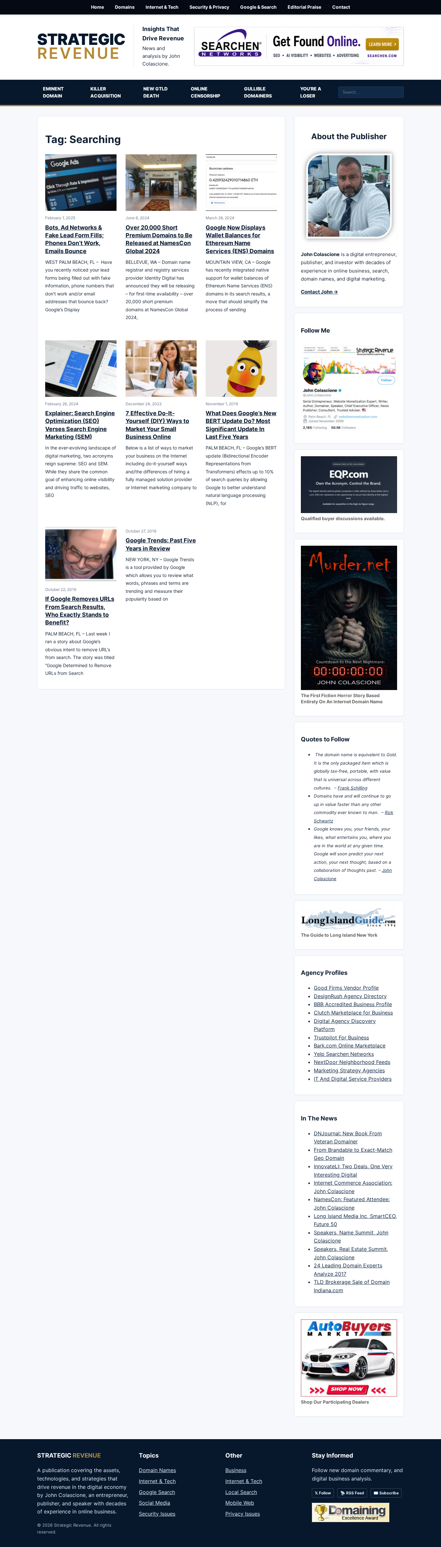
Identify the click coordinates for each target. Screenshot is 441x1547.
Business (235, 1470)
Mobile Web (239, 1503)
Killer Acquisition (105, 92)
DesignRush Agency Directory (350, 996)
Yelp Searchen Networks (344, 1054)
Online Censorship (205, 92)
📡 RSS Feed (352, 1492)
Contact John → (319, 292)
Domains (125, 7)
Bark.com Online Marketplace (349, 1045)
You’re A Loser (310, 92)
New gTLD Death (155, 92)
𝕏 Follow (323, 1492)
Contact (341, 7)
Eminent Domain (53, 92)
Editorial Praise (304, 7)
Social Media (154, 1503)
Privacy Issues (242, 1514)
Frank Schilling (352, 787)
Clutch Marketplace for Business (353, 1012)
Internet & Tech (162, 7)
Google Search (157, 1492)
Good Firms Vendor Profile (346, 988)
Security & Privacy (209, 7)
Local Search (241, 1492)
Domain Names (157, 1470)
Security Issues (157, 1514)
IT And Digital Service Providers (353, 1079)
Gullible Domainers (258, 92)
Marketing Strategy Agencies (349, 1070)
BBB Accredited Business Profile (353, 1004)
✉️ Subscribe (386, 1492)
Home (97, 7)
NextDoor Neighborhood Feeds (352, 1062)
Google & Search (258, 7)
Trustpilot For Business (341, 1037)
